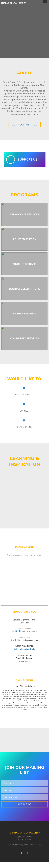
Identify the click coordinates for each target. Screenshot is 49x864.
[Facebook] (21, 852)
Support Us (27, 159)
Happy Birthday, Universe (24, 686)
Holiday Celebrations (24, 288)
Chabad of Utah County (13, 3)
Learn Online (24, 427)
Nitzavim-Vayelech (24, 649)
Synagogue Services (24, 214)
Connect (24, 411)
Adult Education (24, 239)
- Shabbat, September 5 (24, 640)
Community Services (24, 338)
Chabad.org (19, 845)
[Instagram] (27, 852)
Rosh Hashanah (24, 658)
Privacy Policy (37, 845)
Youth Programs (24, 263)
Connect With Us (24, 124)
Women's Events (24, 313)
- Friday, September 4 (24, 631)
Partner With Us (24, 394)
